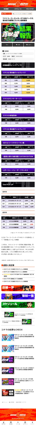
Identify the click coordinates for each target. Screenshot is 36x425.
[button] (29, 45)
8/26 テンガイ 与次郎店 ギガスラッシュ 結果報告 (16, 281)
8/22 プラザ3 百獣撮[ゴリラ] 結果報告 (13, 278)
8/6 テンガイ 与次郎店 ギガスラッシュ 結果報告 (15, 272)
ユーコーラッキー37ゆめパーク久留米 (22, 13)
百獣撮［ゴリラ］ (7, 13)
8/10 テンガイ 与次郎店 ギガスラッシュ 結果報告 (16, 269)
